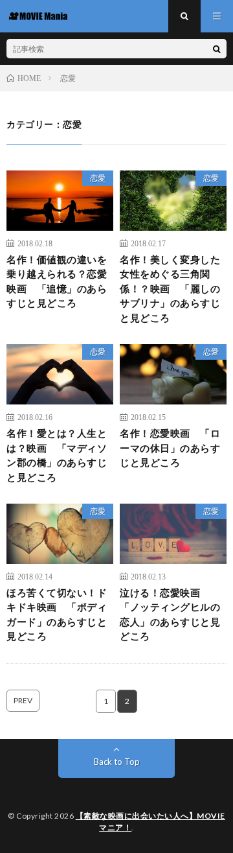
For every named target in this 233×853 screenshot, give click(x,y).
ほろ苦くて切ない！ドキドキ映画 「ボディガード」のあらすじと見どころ (56, 614)
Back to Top (117, 761)
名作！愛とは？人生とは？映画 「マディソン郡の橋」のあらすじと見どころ (56, 455)
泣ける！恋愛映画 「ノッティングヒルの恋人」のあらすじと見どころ (170, 614)
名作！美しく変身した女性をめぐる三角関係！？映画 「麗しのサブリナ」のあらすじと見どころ (170, 288)
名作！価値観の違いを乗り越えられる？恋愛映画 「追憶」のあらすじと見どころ (56, 281)
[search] (217, 48)
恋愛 (97, 178)
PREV (23, 700)
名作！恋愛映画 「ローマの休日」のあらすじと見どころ (170, 447)
